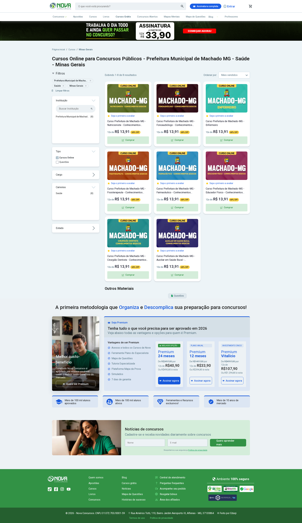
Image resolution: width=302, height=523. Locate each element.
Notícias (126, 488)
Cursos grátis (129, 483)
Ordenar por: (210, 75)
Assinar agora (171, 380)
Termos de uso (137, 518)
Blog (124, 477)
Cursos (93, 16)
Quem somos (96, 477)
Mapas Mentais (172, 16)
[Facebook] (56, 489)
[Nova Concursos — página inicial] (60, 6)
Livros (106, 16)
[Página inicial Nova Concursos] (57, 479)
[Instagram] (62, 489)
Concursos (58, 16)
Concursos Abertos (147, 16)
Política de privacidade (197, 450)
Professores (231, 16)
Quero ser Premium (77, 384)
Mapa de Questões (195, 16)
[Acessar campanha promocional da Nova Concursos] (151, 31)
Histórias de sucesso (133, 499)
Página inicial (58, 49)
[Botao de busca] (182, 6)
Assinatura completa (207, 6)
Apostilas (78, 16)
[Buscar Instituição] (91, 109)
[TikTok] (50, 489)
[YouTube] (68, 489)
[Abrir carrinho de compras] (250, 6)
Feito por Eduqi (228, 513)
